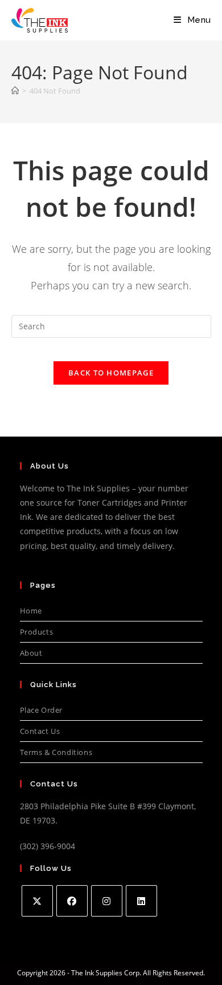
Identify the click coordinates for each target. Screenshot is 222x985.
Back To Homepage (111, 373)
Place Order (41, 710)
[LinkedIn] (141, 901)
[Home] (15, 91)
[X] (37, 901)
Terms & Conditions (56, 752)
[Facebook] (72, 901)
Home (31, 610)
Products (37, 632)
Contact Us (40, 731)
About (31, 653)
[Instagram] (106, 901)
